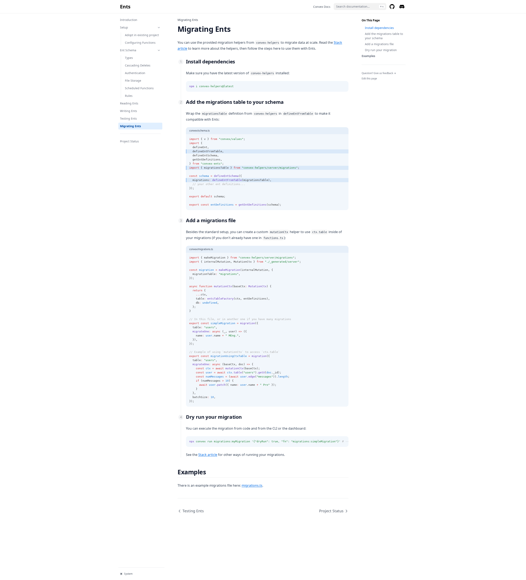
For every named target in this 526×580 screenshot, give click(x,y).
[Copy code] (343, 86)
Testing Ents (128, 118)
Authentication (135, 73)
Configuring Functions (140, 43)
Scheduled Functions (139, 88)
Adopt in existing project (142, 35)
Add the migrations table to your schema (384, 36)
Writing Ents (128, 111)
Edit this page (369, 78)
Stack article (207, 454)
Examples (368, 56)
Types (129, 58)
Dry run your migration (381, 50)
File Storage (133, 80)
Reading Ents (129, 103)
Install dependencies (379, 28)
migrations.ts (252, 485)
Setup (124, 27)
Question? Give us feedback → (379, 73)
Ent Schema (128, 50)
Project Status (129, 141)
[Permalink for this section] (238, 61)
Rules (129, 96)
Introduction (128, 20)
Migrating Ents (130, 126)
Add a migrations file (379, 44)
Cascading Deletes (137, 65)
